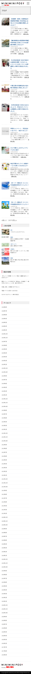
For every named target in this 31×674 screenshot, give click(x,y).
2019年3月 (4, 593)
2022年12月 (4, 433)
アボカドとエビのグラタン (17, 232)
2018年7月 (4, 624)
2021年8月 (4, 494)
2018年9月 (4, 616)
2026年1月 (4, 330)
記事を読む (26, 34)
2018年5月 (4, 632)
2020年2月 (4, 551)
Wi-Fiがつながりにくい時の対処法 (10, 294)
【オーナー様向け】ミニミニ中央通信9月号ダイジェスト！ (19, 184)
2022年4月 (4, 464)
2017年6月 (4, 651)
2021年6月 (4, 502)
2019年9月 (4, 570)
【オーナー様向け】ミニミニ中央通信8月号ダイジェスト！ (19, 203)
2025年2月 (4, 360)
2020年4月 (4, 548)
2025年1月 (4, 364)
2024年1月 (4, 395)
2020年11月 (4, 521)
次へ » (15, 220)
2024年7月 (4, 379)
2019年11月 (4, 563)
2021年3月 (4, 509)
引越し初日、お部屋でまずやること (11, 287)
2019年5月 (4, 586)
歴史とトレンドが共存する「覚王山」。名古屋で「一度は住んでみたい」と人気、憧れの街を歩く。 (15, 282)
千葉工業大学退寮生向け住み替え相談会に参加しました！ (19, 87)
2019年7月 (4, 578)
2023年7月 (4, 414)
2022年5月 (4, 460)
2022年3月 (4, 467)
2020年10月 (4, 525)
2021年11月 (4, 483)
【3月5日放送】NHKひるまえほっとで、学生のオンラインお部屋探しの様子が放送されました (19, 108)
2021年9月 (4, 490)
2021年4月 (4, 506)
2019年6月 (4, 582)
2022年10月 (4, 441)
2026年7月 (4, 311)
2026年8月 (4, 307)
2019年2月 (4, 597)
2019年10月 (4, 567)
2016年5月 (4, 655)
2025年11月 (4, 337)
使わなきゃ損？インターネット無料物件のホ (19, 251)
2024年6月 (4, 383)
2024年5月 (4, 387)
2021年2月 (4, 513)
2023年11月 (4, 402)
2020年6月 (4, 540)
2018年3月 (4, 639)
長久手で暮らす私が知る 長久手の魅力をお (19, 260)
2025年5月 (4, 349)
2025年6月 (4, 345)
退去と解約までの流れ (16, 246)
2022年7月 (4, 452)
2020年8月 (4, 532)
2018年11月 (4, 609)
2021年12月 (4, 479)
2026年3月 (4, 322)
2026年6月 (4, 314)
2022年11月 (4, 437)
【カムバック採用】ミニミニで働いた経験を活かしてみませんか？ (15, 276)
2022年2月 (4, 471)
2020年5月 (4, 544)
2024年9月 (4, 376)
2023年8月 (4, 410)
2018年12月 (4, 605)
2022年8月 (4, 448)
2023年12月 (4, 399)
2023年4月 (4, 422)
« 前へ (3, 220)
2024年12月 (4, 368)
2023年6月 (4, 418)
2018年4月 (4, 635)
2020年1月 (4, 555)
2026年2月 (4, 326)
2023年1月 (4, 429)
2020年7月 (4, 536)
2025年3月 (4, 356)
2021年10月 (4, 486)
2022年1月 (4, 475)
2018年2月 (4, 643)
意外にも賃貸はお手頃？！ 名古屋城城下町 (19, 240)
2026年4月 (4, 318)
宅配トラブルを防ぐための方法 (9, 290)
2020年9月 (4, 528)
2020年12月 (4, 517)
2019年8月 (4, 574)
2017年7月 (4, 647)
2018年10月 (4, 613)
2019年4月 (4, 590)
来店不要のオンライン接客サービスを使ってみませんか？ (19, 164)
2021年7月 (4, 498)
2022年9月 (4, 444)
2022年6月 (4, 456)
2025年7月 (4, 341)
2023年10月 (4, 406)
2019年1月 (4, 601)
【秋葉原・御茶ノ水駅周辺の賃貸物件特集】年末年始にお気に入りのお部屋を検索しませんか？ (19, 22)
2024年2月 (4, 391)
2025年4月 (4, 353)
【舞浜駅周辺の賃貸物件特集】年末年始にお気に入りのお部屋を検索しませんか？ (19, 42)
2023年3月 (4, 425)
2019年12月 (4, 559)
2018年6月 (4, 628)
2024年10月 (4, 372)
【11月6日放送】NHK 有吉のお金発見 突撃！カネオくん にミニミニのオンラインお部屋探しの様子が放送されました (19, 64)
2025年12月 (4, 334)
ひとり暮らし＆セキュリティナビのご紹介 (19, 149)
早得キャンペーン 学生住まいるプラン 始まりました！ (19, 129)
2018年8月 (4, 620)
